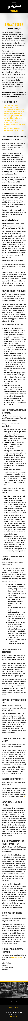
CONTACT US (14, 1016)
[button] (14, 1)
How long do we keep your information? (13, 113)
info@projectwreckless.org (17, 957)
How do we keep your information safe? (13, 116)
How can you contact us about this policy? (14, 130)
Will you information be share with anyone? (14, 109)
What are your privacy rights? (11, 120)
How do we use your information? (11, 107)
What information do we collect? (11, 105)
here (24, 796)
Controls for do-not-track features (12, 122)
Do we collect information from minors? (13, 118)
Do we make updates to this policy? (12, 128)
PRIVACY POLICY (14, 1007)
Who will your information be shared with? (14, 111)
